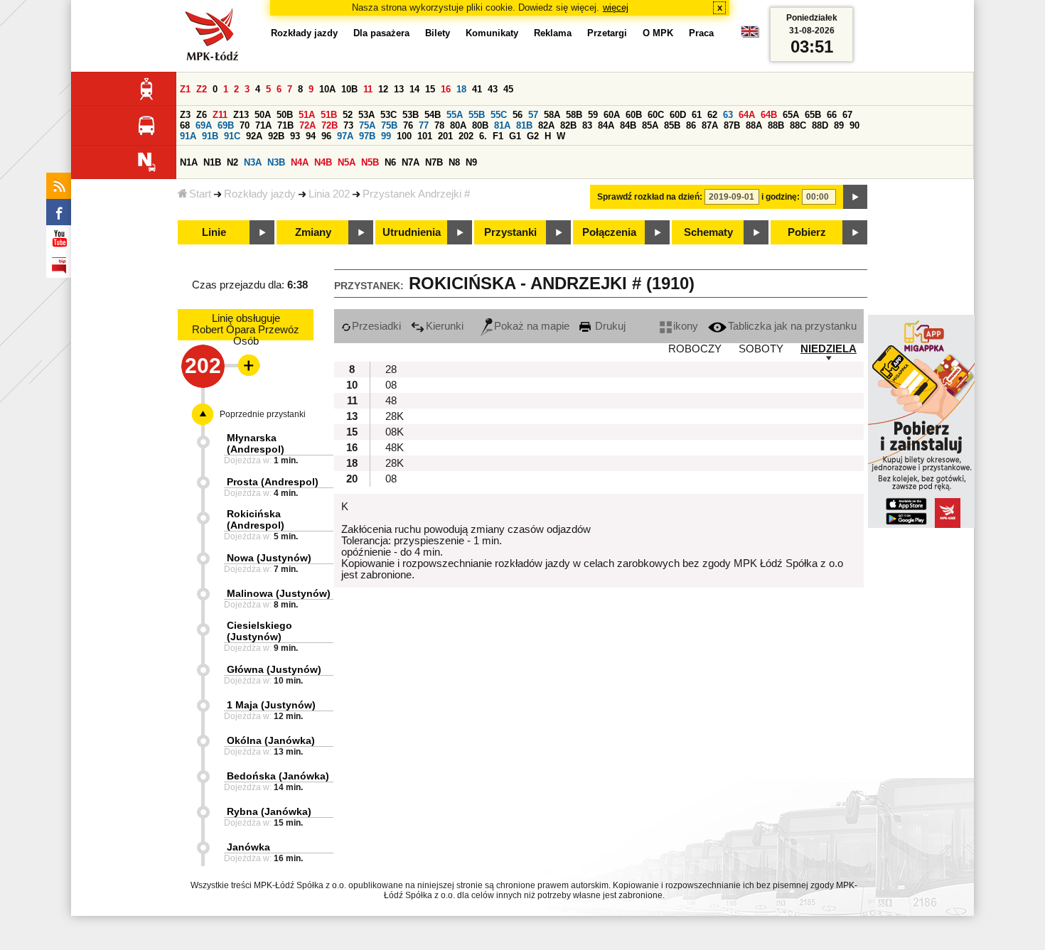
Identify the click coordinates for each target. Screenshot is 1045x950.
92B (276, 136)
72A (307, 125)
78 (439, 125)
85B (672, 125)
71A (263, 125)
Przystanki (510, 232)
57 (533, 114)
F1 (498, 136)
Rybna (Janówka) (269, 811)
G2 (533, 136)
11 (368, 89)
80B (480, 125)
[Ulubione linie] (244, 365)
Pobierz (807, 232)
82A (546, 125)
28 (391, 369)
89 (839, 125)
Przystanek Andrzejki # (416, 194)
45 (508, 89)
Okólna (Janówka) (271, 740)
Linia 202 (329, 194)
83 (587, 125)
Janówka (248, 847)
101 (424, 136)
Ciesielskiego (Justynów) (259, 631)
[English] (750, 35)
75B (389, 125)
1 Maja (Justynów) (271, 705)
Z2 (201, 89)
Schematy (708, 232)
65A (791, 114)
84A (606, 125)
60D (678, 114)
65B (813, 114)
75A (367, 125)
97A (345, 136)
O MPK (658, 33)
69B (226, 125)
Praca (701, 33)
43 (493, 89)
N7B (434, 162)
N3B (276, 162)
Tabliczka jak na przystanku (792, 326)
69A (203, 125)
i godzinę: (780, 197)
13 (399, 89)
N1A (189, 162)
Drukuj (609, 326)
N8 (454, 162)
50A (262, 114)
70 (245, 125)
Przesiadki (376, 326)
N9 (471, 162)
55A (454, 114)
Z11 (220, 114)
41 (477, 89)
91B (210, 136)
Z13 (241, 114)
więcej (615, 7)
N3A (253, 162)
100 (404, 136)
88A (754, 125)
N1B (212, 162)
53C (388, 114)
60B (634, 114)
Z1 (185, 89)
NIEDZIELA (828, 349)
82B (568, 125)
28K (394, 416)
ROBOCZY (695, 349)
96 (326, 136)
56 (517, 114)
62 (712, 114)
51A (307, 114)
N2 (232, 162)
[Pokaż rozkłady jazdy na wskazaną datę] (855, 197)
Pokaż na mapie (531, 326)
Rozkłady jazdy (260, 194)
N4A (300, 162)
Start (200, 194)
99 (386, 136)
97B (367, 136)
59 (593, 114)
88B (776, 125)
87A (710, 125)
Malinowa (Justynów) (279, 593)
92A (254, 136)
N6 (390, 162)
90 (854, 125)
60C (656, 114)
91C (232, 136)
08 (391, 385)
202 (466, 136)
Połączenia (609, 232)
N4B (323, 162)
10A (327, 89)
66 (832, 114)
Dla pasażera (381, 33)
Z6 (201, 114)
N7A (410, 162)
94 (311, 136)
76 (408, 125)
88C (798, 125)
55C (499, 114)
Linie (214, 232)
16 (446, 89)
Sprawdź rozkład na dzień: (649, 197)
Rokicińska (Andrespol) (255, 519)
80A (458, 125)
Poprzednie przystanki (263, 414)
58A (552, 114)
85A (650, 125)
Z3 (185, 114)
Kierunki (444, 326)
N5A (346, 162)
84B (628, 125)
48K (394, 447)
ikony (685, 326)
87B (732, 125)
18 (461, 89)
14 (414, 89)
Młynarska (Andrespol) (255, 443)
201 (445, 136)
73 (348, 125)
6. (483, 136)
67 (847, 114)
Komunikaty (492, 33)
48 (391, 400)
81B (524, 125)
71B (285, 125)
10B (349, 89)
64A (747, 114)
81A (502, 125)
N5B (370, 162)
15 (430, 89)
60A (612, 114)
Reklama (553, 33)
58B (574, 114)
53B (410, 114)
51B (329, 114)
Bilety (437, 33)
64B (769, 114)
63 (728, 114)
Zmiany (313, 232)
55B (476, 114)
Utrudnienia (411, 232)
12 (383, 89)
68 (185, 125)
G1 (515, 136)
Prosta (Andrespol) (272, 481)
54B (432, 114)
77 (424, 125)
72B (329, 125)
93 (295, 136)
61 (697, 114)
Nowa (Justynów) (269, 557)
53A (366, 114)
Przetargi (607, 33)
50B (285, 114)
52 (348, 114)
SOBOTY (761, 349)
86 (691, 125)
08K (394, 432)
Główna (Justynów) (274, 669)
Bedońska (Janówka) (278, 776)
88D (820, 125)
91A (188, 136)
